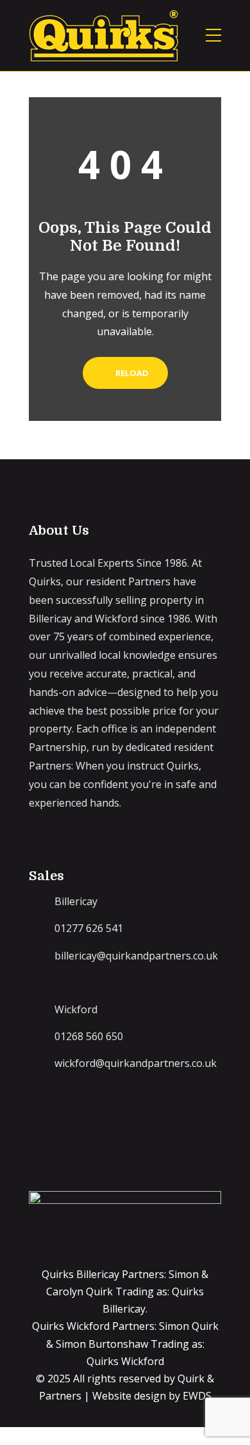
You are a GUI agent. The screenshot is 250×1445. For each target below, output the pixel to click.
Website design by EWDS (152, 1396)
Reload (131, 373)
